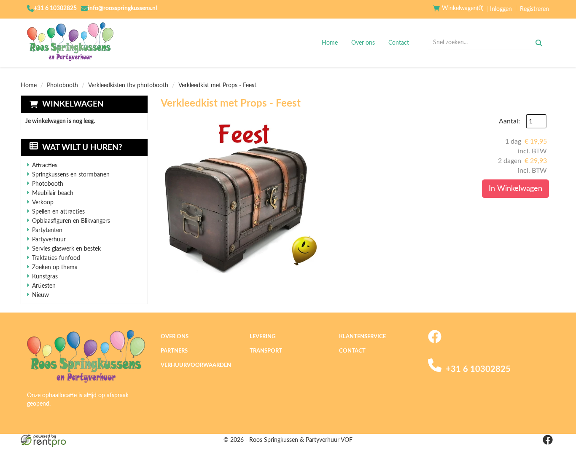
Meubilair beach (52, 193)
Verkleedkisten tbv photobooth (128, 85)
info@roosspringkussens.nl (122, 8)
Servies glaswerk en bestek (66, 249)
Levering (262, 336)
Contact (398, 43)
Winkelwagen (73, 104)
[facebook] (434, 342)
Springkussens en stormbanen (71, 175)
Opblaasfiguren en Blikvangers (71, 221)
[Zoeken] (539, 43)
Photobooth (62, 85)
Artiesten (44, 286)
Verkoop (43, 203)
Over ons (363, 43)
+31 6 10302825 (55, 8)
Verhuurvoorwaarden (196, 365)
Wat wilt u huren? (82, 148)
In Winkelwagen (515, 188)
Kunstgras (45, 277)
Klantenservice (362, 336)
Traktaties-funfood (56, 258)
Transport (266, 351)
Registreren (534, 9)
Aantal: (509, 121)
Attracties (44, 165)
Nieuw (40, 295)
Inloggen (501, 9)
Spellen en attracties (58, 212)
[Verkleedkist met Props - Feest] (245, 198)
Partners (174, 351)
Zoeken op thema (55, 267)
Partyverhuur (49, 240)
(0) (463, 8)
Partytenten (47, 230)
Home (330, 43)
